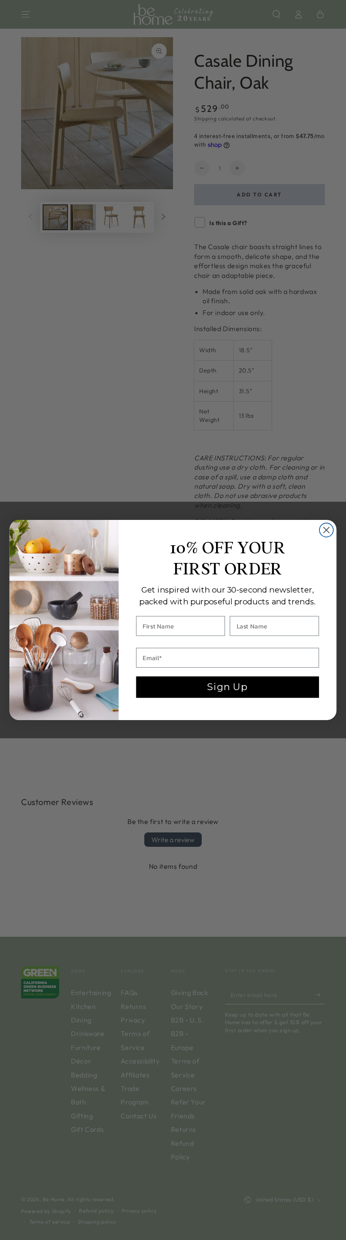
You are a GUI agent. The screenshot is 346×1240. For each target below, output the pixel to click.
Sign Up (227, 687)
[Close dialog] (326, 530)
